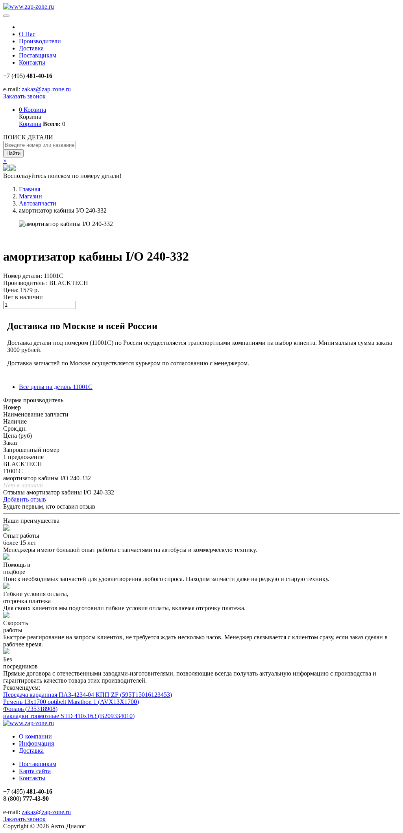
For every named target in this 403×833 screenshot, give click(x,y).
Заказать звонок (24, 96)
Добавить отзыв (24, 499)
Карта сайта (35, 771)
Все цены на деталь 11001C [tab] (55, 386)
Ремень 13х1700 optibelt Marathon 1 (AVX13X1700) (71, 701)
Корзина (32, 109)
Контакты (32, 62)
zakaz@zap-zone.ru (46, 89)
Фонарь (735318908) (30, 708)
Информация (36, 743)
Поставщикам (37, 55)
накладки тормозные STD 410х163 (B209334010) (69, 716)
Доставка (31, 48)
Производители (40, 41)
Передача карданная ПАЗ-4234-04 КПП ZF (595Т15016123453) (87, 694)
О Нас (27, 34)
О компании (35, 736)
